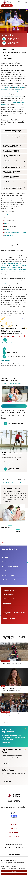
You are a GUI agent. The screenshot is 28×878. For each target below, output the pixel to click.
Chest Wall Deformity (7, 562)
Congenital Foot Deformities (9, 566)
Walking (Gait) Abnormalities (9, 579)
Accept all (14, 871)
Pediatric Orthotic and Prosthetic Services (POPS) (14, 613)
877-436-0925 (5, 361)
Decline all (14, 874)
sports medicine (18, 89)
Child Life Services (8, 599)
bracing (8, 93)
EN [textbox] (22, 2)
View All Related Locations (11, 383)
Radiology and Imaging (9, 618)
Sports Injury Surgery (7, 575)
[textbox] (13, 406)
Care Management (8, 594)
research (3, 283)
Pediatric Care (7, 5)
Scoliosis (4, 570)
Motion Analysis (7, 603)
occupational (4, 96)
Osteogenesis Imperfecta (8, 553)
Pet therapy (7, 229)
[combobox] (14, 406)
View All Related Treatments (11, 482)
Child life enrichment (9, 214)
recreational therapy (16, 96)
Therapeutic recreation (10, 238)
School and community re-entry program (15, 232)
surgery (22, 87)
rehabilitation (4, 89)
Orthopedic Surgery (8, 607)
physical (17, 94)
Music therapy (8, 223)
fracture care (8, 87)
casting (16, 87)
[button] (22, 2)
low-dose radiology (13, 91)
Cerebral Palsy (5, 557)
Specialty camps (8, 235)
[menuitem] (14, 824)
